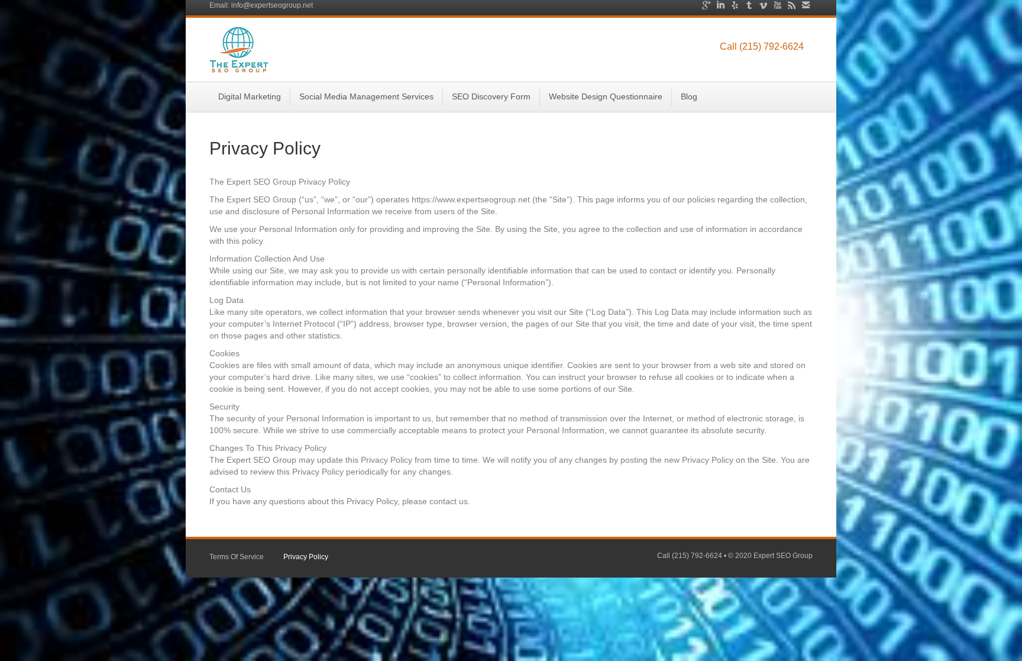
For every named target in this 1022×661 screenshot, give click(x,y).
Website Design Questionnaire (605, 96)
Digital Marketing (249, 96)
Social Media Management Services (366, 96)
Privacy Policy (305, 557)
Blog (689, 96)
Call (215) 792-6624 (762, 46)
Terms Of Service (236, 557)
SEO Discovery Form (491, 96)
